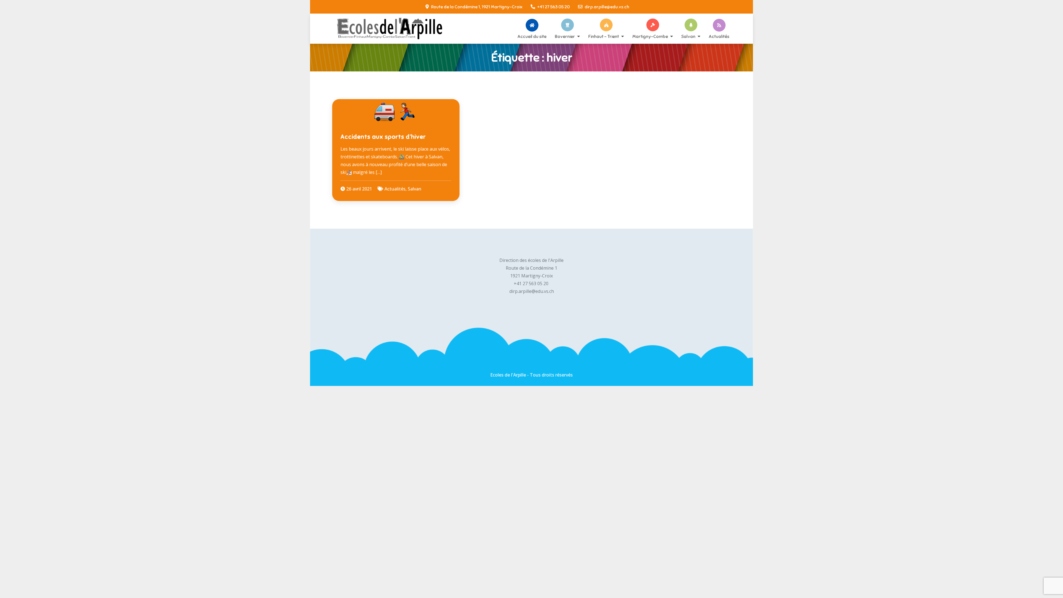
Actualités (719, 36)
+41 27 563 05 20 (553, 7)
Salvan (688, 36)
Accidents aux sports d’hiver (383, 136)
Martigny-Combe (650, 36)
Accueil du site (531, 36)
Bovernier (565, 36)
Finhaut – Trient (603, 36)
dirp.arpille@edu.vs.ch (607, 7)
